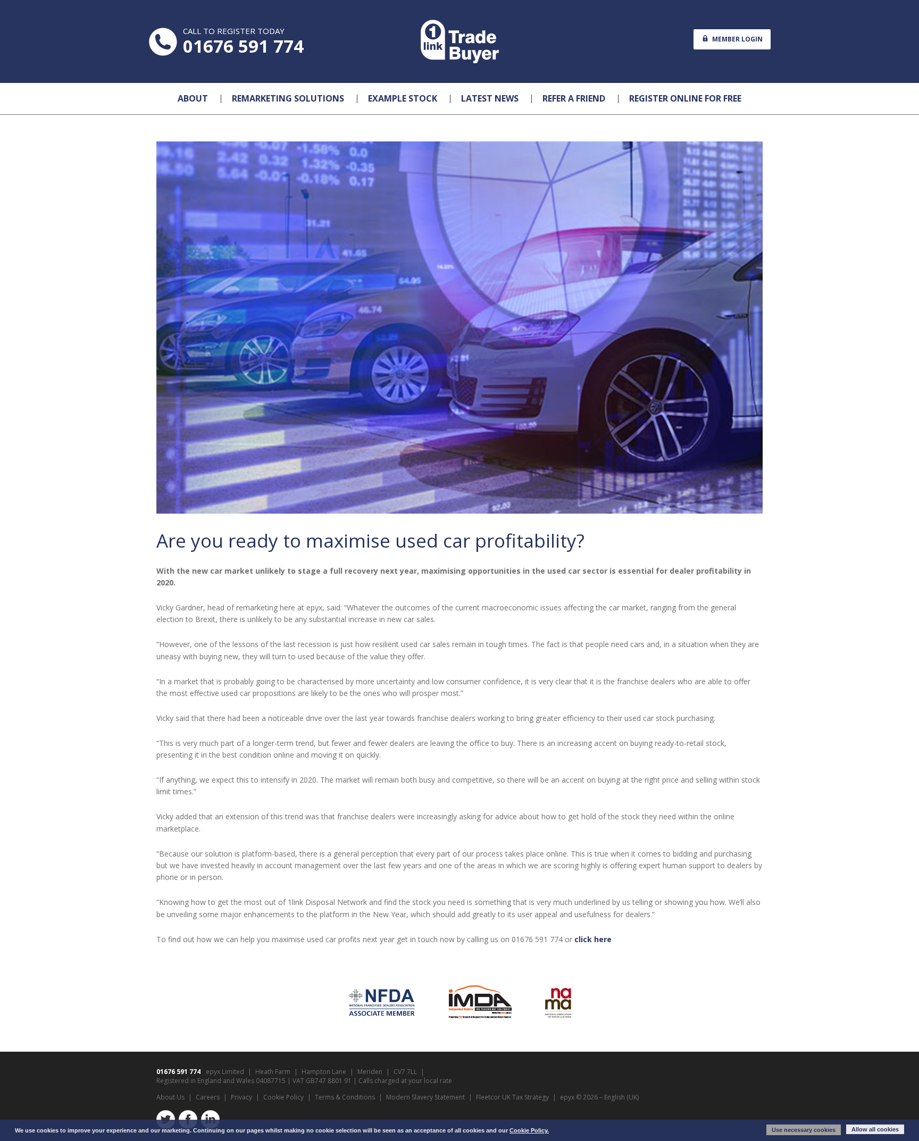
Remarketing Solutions (288, 98)
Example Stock (402, 98)
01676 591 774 (243, 46)
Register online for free (685, 98)
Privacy (241, 1097)
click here (593, 939)
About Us (170, 1097)
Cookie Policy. (529, 1130)
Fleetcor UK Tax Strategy (512, 1097)
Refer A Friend (573, 98)
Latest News (490, 98)
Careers (208, 1097)
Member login (737, 39)
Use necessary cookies (804, 1130)
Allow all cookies (875, 1129)
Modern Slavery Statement (425, 1097)
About (193, 98)
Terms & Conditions (345, 1097)
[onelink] (459, 41)
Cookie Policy (283, 1097)
